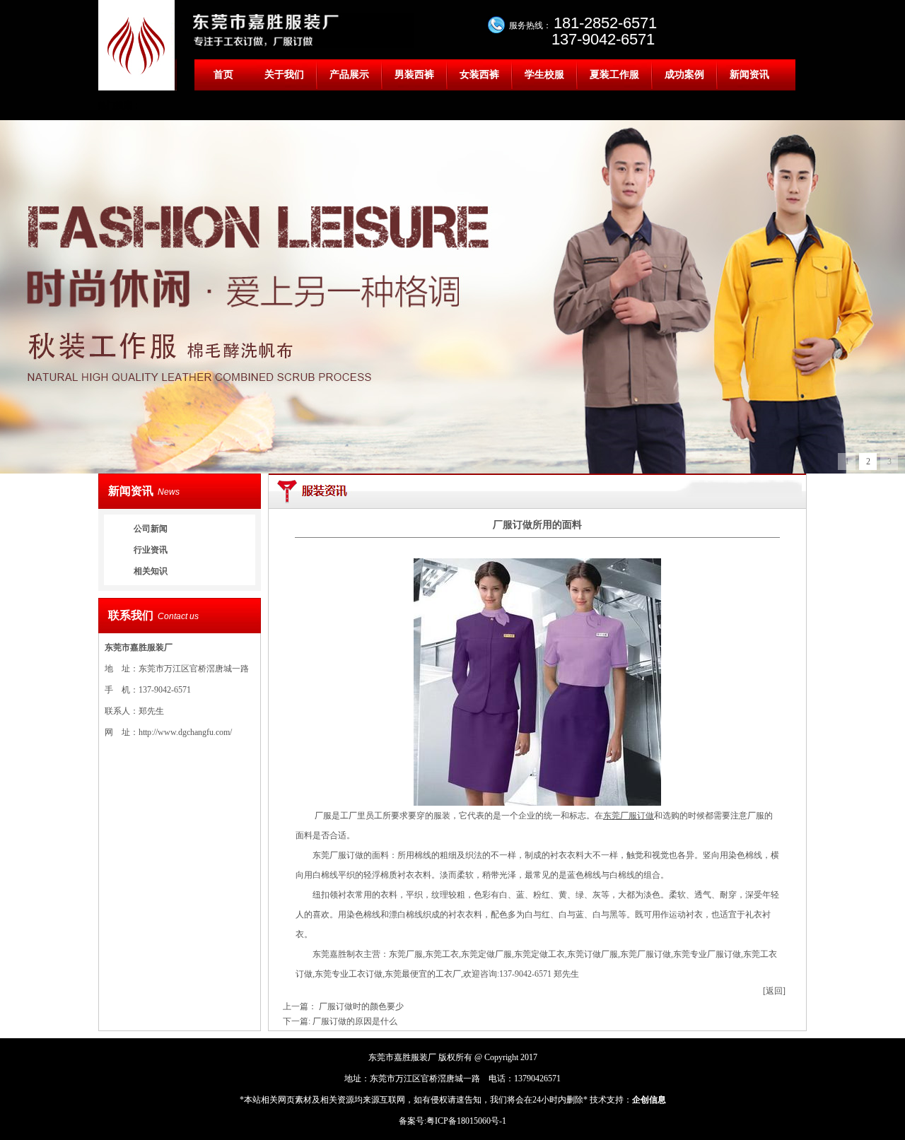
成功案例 (684, 74)
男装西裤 (414, 74)
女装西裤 (479, 74)
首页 (223, 74)
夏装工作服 (614, 74)
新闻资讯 (749, 74)
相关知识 (151, 571)
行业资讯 (151, 550)
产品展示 (349, 74)
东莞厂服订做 (628, 816)
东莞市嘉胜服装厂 (139, 647)
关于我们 (284, 74)
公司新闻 (151, 529)
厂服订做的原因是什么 (355, 1021)
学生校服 (544, 74)
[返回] (774, 991)
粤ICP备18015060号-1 (466, 1121)
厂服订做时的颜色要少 (361, 1006)
